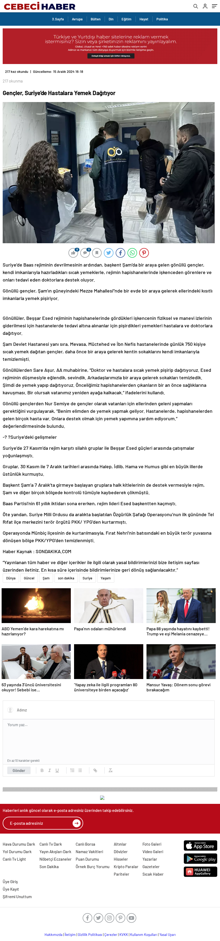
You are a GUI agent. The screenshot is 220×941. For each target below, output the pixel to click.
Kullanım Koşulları (143, 934)
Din (111, 19)
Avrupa (77, 19)
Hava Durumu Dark (19, 844)
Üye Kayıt (11, 889)
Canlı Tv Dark (50, 844)
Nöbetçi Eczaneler (55, 859)
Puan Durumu (87, 859)
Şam (46, 578)
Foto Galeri (151, 844)
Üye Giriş (10, 881)
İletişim (70, 934)
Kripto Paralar (126, 866)
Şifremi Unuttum (17, 896)
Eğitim (126, 19)
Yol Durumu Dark (17, 851)
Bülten (96, 19)
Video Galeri (152, 851)
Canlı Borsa (85, 844)
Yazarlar (149, 859)
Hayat (144, 19)
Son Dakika (49, 866)
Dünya (11, 578)
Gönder (19, 770)
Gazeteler (151, 866)
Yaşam (106, 578)
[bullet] (80, 770)
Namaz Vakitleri (89, 851)
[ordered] (72, 770)
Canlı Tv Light (14, 859)
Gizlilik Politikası (90, 934)
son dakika (66, 578)
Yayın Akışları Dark (55, 851)
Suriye (87, 578)
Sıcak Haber (153, 874)
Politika (162, 19)
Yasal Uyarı (167, 934)
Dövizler (121, 851)
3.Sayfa (58, 19)
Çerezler (110, 934)
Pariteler (121, 874)
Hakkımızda (54, 934)
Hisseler (121, 859)
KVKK (123, 934)
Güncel (29, 578)
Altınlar (120, 844)
